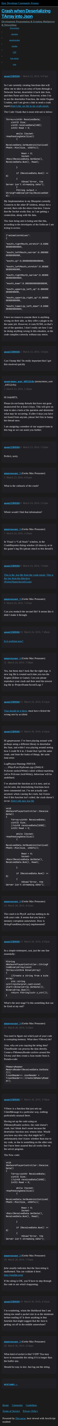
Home (5, 1405)
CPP (14, 52)
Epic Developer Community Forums (20, 3)
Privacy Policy (30, 1411)
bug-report (14, 58)
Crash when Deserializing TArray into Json (26, 13)
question (14, 34)
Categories (17, 1405)
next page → (11, 1384)
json (14, 64)
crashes (14, 46)
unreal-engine (14, 40)
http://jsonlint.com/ (13, 1275)
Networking (14, 28)
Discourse (20, 1418)
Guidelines (31, 1405)
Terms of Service (11, 1411)
